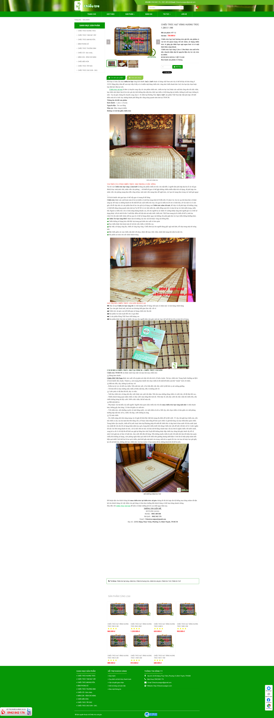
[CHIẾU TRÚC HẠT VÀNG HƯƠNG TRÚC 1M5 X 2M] (118, 612)
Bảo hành (112, 676)
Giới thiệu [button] (111, 14)
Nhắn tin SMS (268, 696)
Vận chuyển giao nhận (116, 682)
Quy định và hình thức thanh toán (120, 679)
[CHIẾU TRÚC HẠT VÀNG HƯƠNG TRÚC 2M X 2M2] (141, 612)
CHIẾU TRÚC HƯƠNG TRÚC (87, 31)
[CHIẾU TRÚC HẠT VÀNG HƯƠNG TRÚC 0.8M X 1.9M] (164, 612)
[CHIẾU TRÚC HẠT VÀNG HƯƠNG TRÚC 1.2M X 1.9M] (133, 41)
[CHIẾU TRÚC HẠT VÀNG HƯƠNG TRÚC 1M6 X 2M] (118, 643)
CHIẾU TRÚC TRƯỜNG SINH (87, 48)
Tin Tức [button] (166, 14)
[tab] (116, 78)
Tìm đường (269, 708)
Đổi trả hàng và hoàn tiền (117, 686)
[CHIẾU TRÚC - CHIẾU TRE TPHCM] (87, 5)
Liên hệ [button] (184, 14)
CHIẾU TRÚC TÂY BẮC (85, 66)
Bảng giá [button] (148, 14)
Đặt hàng (178, 67)
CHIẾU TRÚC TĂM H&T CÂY (87, 35)
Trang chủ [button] (91, 14)
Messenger (269, 690)
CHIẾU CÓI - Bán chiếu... (85, 53)
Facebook (269, 702)
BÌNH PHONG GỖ (83, 44)
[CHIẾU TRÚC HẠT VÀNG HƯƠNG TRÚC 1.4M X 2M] (141, 643)
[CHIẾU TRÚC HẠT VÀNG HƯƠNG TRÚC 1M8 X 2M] (187, 612)
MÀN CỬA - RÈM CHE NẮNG (87, 57)
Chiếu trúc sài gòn (96, 714)
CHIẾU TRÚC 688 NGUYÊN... (87, 39)
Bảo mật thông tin (115, 689)
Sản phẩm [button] (129, 14)
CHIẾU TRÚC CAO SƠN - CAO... (88, 70)
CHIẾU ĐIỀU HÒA (83, 61)
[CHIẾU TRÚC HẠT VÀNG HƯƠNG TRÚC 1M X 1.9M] (164, 643)
